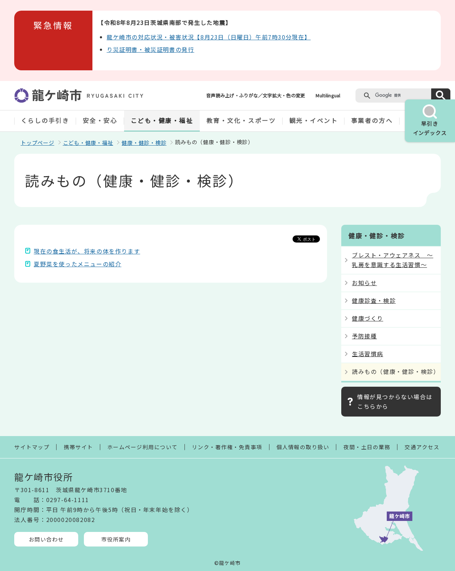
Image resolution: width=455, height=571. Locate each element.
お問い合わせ (46, 539)
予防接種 (364, 336)
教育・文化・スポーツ (241, 120)
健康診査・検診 (374, 300)
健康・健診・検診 (144, 142)
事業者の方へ (372, 120)
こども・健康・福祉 (162, 120)
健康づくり (367, 318)
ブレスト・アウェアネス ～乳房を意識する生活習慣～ (392, 260)
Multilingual (328, 95)
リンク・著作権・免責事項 (227, 447)
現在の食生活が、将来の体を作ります (87, 251)
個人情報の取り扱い (303, 447)
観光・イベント (313, 120)
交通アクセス (422, 447)
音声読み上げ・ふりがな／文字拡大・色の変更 (255, 95)
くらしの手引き (45, 120)
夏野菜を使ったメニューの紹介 (77, 264)
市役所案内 (116, 539)
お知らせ (364, 282)
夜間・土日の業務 (366, 447)
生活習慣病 (367, 353)
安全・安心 (100, 120)
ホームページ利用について (142, 447)
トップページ (37, 142)
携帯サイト (78, 447)
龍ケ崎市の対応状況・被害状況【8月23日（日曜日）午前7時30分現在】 (209, 37)
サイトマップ (31, 447)
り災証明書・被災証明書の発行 (150, 49)
